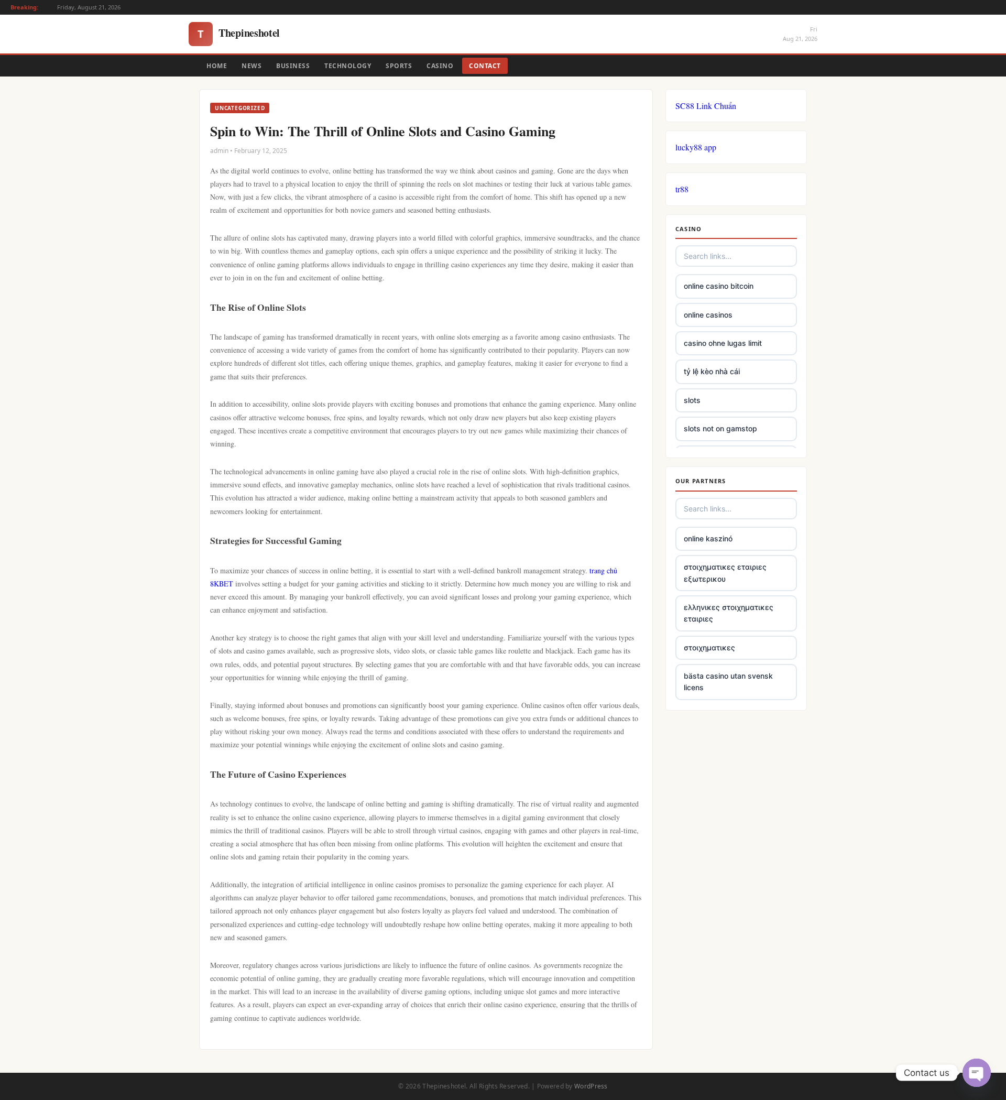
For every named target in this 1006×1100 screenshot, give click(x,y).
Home (216, 65)
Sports (399, 65)
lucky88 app (695, 147)
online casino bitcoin (718, 285)
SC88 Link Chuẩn (705, 105)
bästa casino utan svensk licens (728, 681)
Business (293, 65)
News (251, 65)
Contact (485, 65)
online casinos (708, 314)
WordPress (591, 1086)
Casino (440, 65)
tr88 (681, 188)
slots (692, 400)
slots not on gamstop (720, 428)
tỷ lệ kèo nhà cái (712, 371)
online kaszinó (708, 538)
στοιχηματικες (709, 647)
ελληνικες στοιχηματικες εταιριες (728, 613)
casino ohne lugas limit (723, 343)
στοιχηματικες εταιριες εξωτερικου (725, 572)
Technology (347, 65)
